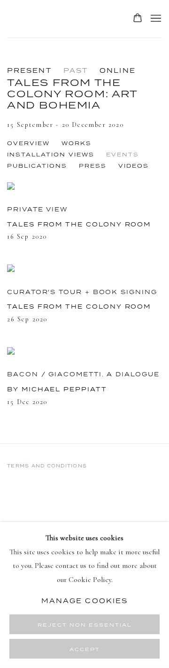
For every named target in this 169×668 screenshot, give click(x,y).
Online (118, 70)
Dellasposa (60, 18)
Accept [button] (84, 649)
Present (29, 70)
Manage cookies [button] (84, 600)
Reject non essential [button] (85, 625)
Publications (37, 166)
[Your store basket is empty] (137, 19)
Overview (28, 143)
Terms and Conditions (47, 465)
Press (93, 166)
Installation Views (50, 154)
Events (122, 154)
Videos (133, 166)
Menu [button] (155, 19)
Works (76, 143)
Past (75, 70)
